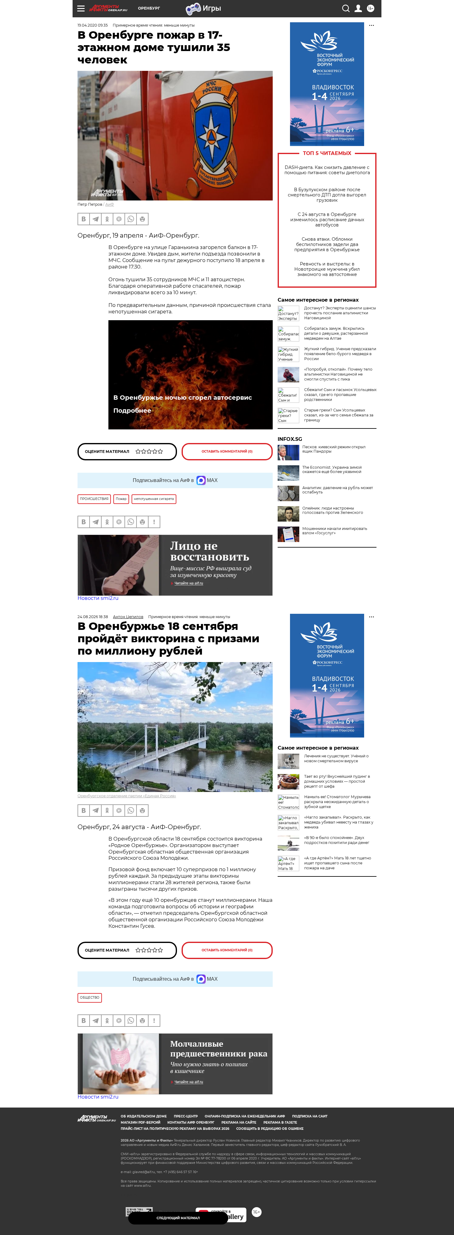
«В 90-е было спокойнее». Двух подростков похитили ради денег (336, 840)
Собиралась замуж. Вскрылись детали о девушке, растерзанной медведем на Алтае (336, 333)
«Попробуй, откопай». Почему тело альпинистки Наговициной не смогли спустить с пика (338, 374)
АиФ (109, 204)
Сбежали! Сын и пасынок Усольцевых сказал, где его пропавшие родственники (340, 394)
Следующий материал (178, 1218)
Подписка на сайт (309, 1116)
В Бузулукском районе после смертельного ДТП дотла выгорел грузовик (327, 195)
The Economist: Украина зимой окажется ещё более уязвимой (332, 469)
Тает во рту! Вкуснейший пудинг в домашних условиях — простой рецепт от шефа (337, 781)
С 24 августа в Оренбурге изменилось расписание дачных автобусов (327, 220)
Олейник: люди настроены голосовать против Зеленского (332, 510)
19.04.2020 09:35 (93, 25)
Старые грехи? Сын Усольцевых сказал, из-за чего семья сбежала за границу (338, 415)
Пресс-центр (186, 1116)
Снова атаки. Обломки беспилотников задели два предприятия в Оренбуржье (327, 244)
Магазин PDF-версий (140, 1123)
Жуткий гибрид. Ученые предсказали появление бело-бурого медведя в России (340, 353)
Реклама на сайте (238, 1123)
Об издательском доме (144, 1116)
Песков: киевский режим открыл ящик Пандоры (334, 449)
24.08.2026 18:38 (93, 616)
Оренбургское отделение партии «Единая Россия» (127, 796)
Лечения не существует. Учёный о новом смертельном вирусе (336, 758)
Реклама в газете (280, 1123)
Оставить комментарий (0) (227, 452)
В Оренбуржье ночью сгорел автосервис (182, 397)
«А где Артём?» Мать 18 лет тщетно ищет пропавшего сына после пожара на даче (337, 863)
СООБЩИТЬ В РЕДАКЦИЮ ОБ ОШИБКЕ (270, 1129)
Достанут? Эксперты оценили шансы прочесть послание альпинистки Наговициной (340, 313)
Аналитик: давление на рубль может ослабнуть (337, 490)
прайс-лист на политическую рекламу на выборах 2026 (175, 1129)
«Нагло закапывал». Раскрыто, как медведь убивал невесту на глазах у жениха (338, 822)
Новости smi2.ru (98, 598)
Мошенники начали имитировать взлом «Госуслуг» (334, 531)
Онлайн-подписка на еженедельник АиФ (245, 1116)
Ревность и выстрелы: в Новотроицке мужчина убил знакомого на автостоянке (327, 269)
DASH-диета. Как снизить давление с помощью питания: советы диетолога (327, 170)
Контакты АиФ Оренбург (190, 1123)
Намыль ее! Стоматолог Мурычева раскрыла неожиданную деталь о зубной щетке (337, 801)
